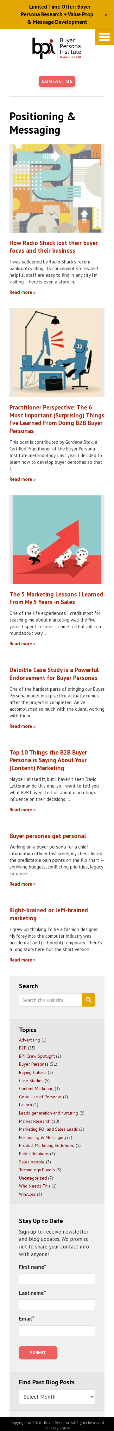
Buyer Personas (33, 1064)
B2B (23, 1048)
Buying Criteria (33, 1072)
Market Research (34, 1121)
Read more (21, 292)
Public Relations (34, 1153)
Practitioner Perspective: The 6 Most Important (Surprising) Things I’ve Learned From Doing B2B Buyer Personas (57, 419)
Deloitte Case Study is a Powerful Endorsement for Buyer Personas (54, 674)
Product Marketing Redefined (46, 1145)
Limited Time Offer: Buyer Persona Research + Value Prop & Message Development (57, 14)
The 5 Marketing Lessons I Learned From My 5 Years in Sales (56, 598)
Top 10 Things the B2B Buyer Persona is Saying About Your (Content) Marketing (48, 760)
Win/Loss (27, 1194)
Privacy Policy (58, 1428)
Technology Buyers (37, 1170)
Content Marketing (36, 1088)
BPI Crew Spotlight (37, 1056)
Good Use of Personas (40, 1097)
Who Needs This (34, 1186)
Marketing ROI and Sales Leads (48, 1129)
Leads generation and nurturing (48, 1113)
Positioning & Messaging (42, 1137)
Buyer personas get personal (48, 836)
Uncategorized (33, 1178)
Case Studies (31, 1080)
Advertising (29, 1040)
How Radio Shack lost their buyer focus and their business (54, 247)
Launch (25, 1105)
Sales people (32, 1162)
